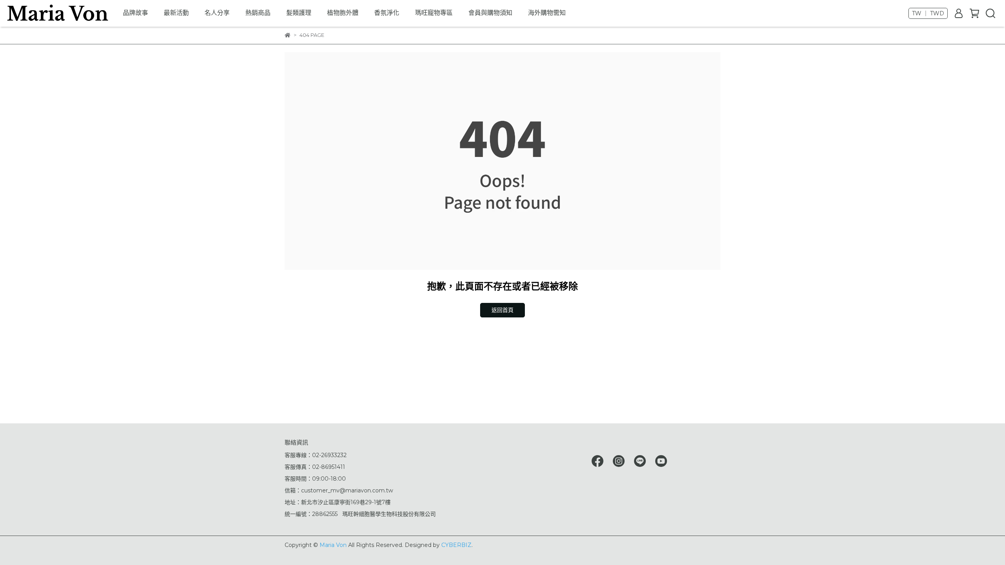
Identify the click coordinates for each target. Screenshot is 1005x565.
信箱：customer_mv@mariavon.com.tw (339, 490)
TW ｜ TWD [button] (928, 13)
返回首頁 (502, 309)
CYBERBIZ (456, 545)
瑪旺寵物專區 (434, 12)
